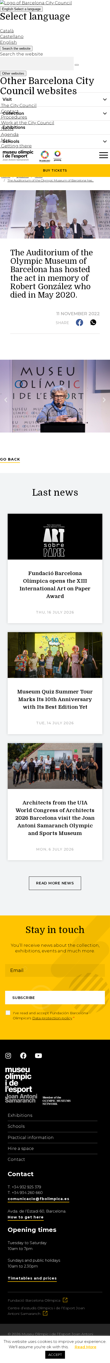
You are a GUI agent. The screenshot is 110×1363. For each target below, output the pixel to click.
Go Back (10, 459)
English (21, 9)
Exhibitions (20, 1115)
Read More (85, 1346)
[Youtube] (38, 1055)
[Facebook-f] (23, 1055)
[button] (80, 323)
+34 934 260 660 (27, 1192)
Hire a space (21, 1148)
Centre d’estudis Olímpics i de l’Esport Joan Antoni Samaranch (46, 1311)
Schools (16, 1126)
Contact (16, 1159)
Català (7, 30)
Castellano (12, 36)
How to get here (26, 1217)
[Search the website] (77, 65)
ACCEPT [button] (55, 1355)
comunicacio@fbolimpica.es (38, 1199)
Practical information (31, 1137)
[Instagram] (8, 1055)
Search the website (21, 54)
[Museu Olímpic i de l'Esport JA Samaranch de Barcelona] (57, 159)
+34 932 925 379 (26, 1187)
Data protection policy (52, 1018)
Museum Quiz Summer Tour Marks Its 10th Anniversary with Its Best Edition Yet (55, 699)
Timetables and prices (32, 1278)
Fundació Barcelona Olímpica (34, 1300)
